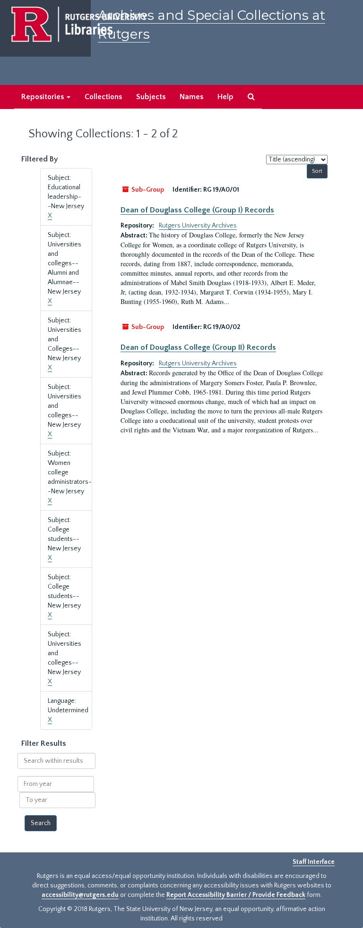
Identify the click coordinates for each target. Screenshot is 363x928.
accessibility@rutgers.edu (80, 895)
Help (225, 97)
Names (191, 97)
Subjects (150, 97)
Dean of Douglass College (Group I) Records (197, 210)
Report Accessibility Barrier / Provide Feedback (235, 895)
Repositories (43, 97)
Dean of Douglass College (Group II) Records (198, 347)
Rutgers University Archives (198, 225)
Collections (103, 97)
